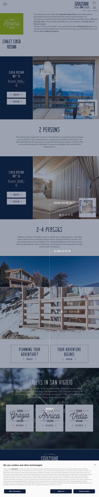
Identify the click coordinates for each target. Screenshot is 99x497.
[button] (95, 465)
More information (14, 491)
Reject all (61, 491)
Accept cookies (84, 491)
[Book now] (94, 7)
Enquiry (16, 94)
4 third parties (14, 469)
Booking (16, 101)
